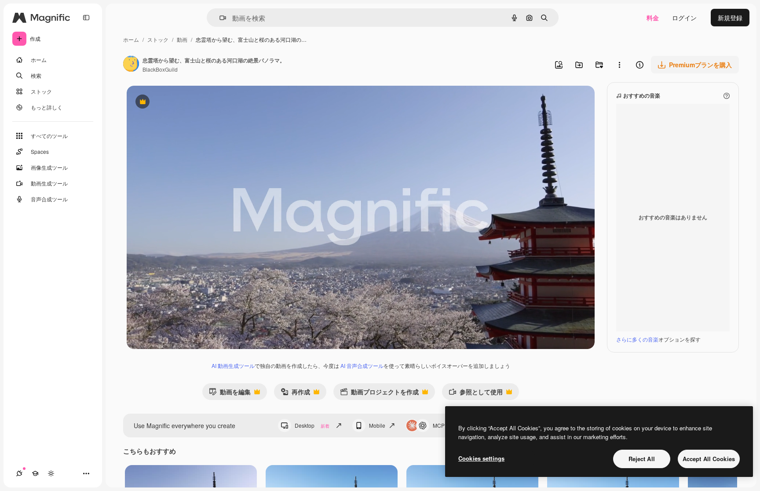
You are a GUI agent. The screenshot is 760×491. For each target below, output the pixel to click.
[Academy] (35, 473)
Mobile (377, 425)
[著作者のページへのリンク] (131, 64)
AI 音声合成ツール (362, 365)
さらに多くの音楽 (637, 339)
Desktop (312, 425)
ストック (157, 39)
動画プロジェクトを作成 (379, 393)
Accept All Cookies (709, 459)
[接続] (19, 473)
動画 (182, 39)
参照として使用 (476, 393)
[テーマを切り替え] (51, 473)
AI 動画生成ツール (233, 365)
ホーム (131, 39)
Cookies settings (481, 458)
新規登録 (730, 17)
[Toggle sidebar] (86, 18)
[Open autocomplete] (219, 18)
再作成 (295, 393)
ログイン (684, 17)
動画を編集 (230, 393)
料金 (653, 17)
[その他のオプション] (619, 64)
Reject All (641, 459)
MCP (439, 425)
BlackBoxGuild (160, 69)
